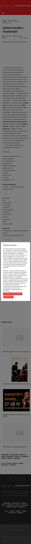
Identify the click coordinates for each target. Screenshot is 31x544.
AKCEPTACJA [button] (8, 297)
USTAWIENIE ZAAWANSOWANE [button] (12, 294)
